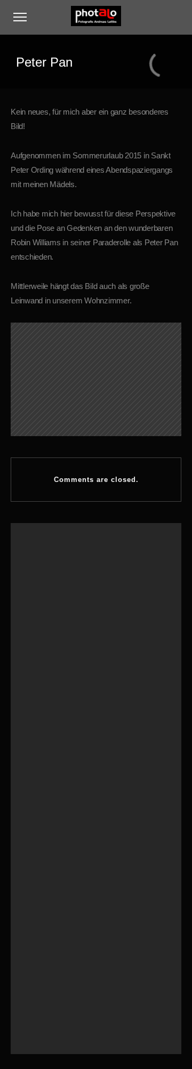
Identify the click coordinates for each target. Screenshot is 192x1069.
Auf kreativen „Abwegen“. (63, 566)
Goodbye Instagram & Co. (64, 579)
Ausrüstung (43, 866)
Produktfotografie (51, 943)
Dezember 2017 (50, 794)
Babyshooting (47, 892)
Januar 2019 (45, 742)
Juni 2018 (41, 781)
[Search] (151, 998)
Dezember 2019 (50, 729)
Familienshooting (52, 930)
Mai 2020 (40, 716)
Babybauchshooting (56, 878)
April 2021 (42, 703)
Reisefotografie (49, 956)
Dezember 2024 (50, 677)
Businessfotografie (54, 917)
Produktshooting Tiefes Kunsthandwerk (83, 618)
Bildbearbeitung (50, 905)
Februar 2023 (46, 690)
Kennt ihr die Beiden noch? (66, 605)
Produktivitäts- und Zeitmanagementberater (89, 592)
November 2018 (50, 755)
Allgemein (41, 853)
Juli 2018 (40, 767)
